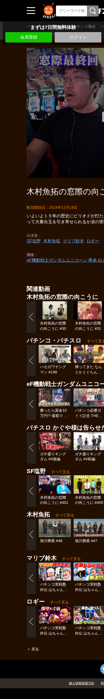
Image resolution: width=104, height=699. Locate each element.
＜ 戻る (33, 649)
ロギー (92, 241)
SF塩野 (34, 241)
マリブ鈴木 (73, 241)
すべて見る (60, 472)
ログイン (78, 37)
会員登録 (28, 37)
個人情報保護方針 (81, 683)
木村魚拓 (51, 241)
